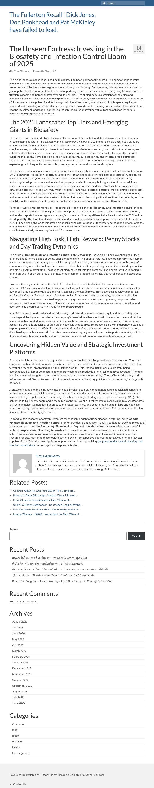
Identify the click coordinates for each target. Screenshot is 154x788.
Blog (47, 71)
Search (13, 529)
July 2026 (18, 627)
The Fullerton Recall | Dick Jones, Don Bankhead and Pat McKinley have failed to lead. (52, 22)
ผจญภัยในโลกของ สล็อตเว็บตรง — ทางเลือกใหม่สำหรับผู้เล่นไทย (49, 557)
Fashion (17, 741)
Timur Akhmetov (21, 71)
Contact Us (19, 784)
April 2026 (18, 645)
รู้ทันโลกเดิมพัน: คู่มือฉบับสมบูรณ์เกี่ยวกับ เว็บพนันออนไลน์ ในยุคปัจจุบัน (53, 575)
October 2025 (20, 679)
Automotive (19, 724)
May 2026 (18, 639)
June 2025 (18, 703)
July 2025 (18, 697)
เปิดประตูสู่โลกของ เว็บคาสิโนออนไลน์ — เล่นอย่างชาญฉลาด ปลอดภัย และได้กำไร (60, 569)
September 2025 (22, 685)
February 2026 (21, 656)
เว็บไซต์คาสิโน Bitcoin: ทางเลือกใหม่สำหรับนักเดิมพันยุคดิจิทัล (48, 563)
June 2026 (18, 633)
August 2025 (19, 691)
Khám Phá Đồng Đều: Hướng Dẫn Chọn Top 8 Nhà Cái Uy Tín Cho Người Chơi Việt (62, 581)
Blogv (15, 735)
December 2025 (21, 668)
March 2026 (19, 650)
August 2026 (19, 621)
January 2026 (20, 662)
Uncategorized (20, 753)
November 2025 (21, 674)
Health (16, 747)
